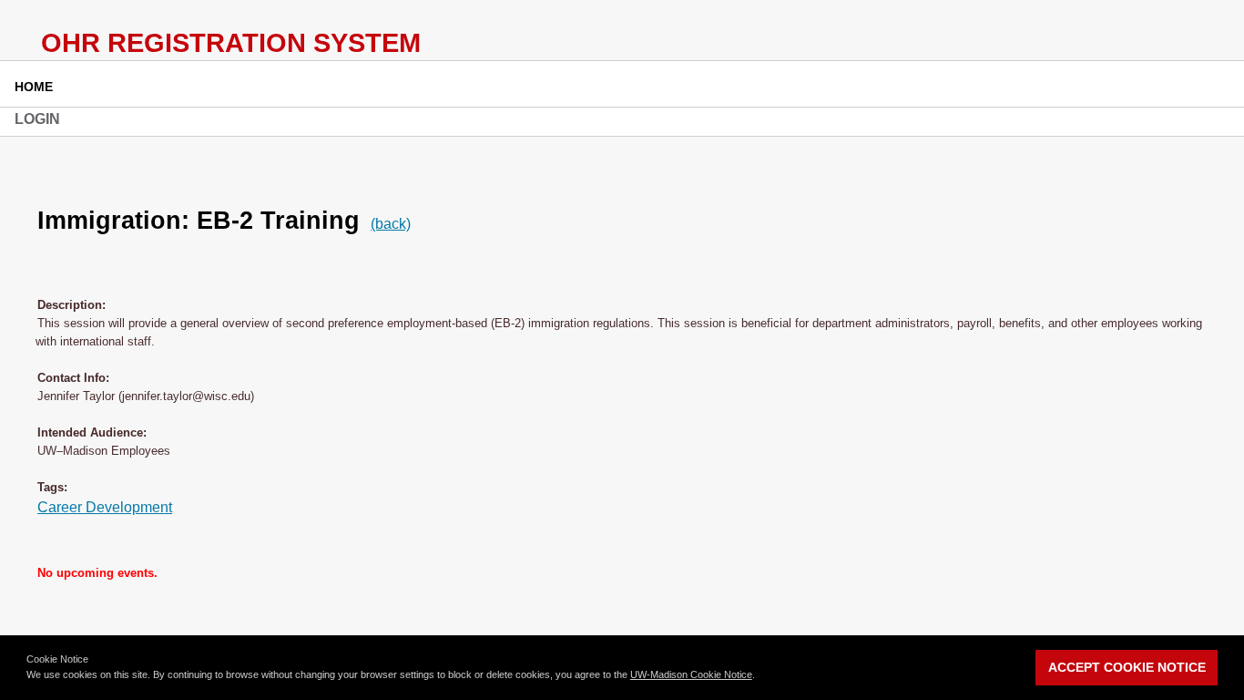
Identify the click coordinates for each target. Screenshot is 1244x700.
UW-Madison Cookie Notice (691, 674)
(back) (391, 224)
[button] (759, 676)
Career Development (104, 507)
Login (37, 119)
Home (34, 86)
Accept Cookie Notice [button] (1127, 667)
